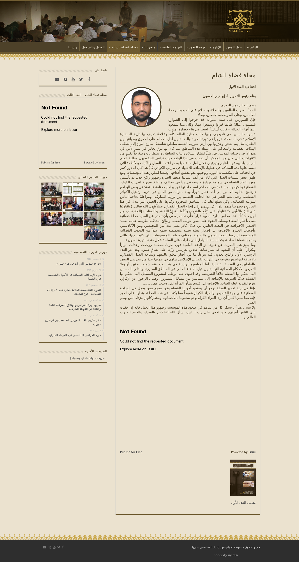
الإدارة (217, 47)
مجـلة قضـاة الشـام (125, 47)
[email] (56, 79)
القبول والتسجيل (93, 47)
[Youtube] (73, 79)
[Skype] (65, 79)
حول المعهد (234, 47)
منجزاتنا (149, 47)
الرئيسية (252, 47)
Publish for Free (131, 452)
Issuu (252, 452)
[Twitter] (81, 79)
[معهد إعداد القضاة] (240, 20)
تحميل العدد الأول (243, 502)
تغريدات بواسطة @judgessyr (87, 358)
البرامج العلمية (172, 47)
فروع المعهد (197, 47)
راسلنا (72, 47)
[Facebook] (89, 79)
